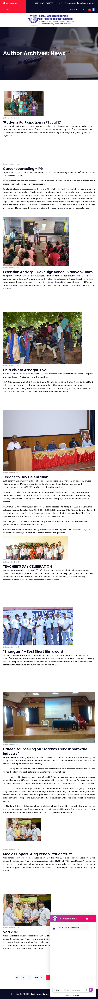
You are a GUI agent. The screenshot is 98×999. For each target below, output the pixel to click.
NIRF (36, 3)
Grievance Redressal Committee (79, 3)
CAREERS (49, 3)
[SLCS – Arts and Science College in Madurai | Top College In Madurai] (51, 20)
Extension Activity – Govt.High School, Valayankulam (48, 272)
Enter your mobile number (69, 927)
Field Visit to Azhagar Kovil (25, 370)
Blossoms (74, 9)
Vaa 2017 (10, 932)
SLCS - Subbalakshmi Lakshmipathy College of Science (48, 994)
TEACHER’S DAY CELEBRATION (27, 566)
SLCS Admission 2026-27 (68, 919)
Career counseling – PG (23, 168)
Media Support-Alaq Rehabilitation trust (37, 854)
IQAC (42, 3)
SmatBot (76, 995)
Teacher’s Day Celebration (25, 477)
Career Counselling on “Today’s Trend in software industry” (45, 751)
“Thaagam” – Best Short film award (33, 651)
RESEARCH (59, 3)
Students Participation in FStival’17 (32, 122)
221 (36, 977)
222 (42, 977)
